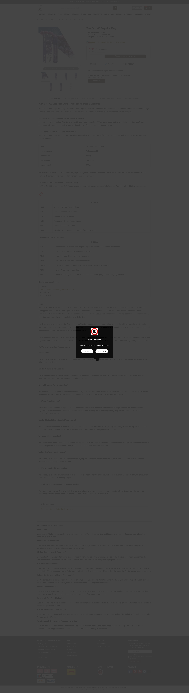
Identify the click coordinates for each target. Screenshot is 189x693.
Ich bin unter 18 (101, 351)
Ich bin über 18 (87, 351)
